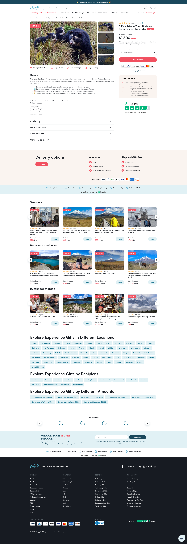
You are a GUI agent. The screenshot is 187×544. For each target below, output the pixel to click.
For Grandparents (50, 384)
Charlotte (84, 353)
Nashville (75, 357)
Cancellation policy (39, 139)
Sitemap (61, 532)
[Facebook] (140, 466)
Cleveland (115, 353)
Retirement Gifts (100, 500)
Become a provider (37, 488)
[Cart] (155, 8)
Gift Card (113, 13)
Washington (48, 362)
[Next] (94, 43)
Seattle (99, 343)
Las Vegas (77, 343)
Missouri (147, 348)
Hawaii (101, 348)
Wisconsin (76, 362)
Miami (108, 343)
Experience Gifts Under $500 (68, 402)
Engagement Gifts (101, 491)
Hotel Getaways (78, 13)
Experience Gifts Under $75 (67, 397)
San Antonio (106, 357)
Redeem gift (151, 13)
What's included (38, 127)
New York (129, 343)
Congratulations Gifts (102, 503)
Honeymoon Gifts (101, 494)
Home (32, 18)
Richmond (35, 362)
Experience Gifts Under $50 (42, 397)
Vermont (141, 357)
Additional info (37, 133)
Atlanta (95, 357)
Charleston (64, 357)
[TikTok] (151, 466)
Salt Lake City (129, 357)
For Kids (144, 380)
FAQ (31, 512)
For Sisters (65, 384)
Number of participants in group (128, 49)
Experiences (40, 18)
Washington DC (62, 362)
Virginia (151, 357)
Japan (109, 362)
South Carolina (49, 357)
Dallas (34, 343)
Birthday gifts (99, 479)
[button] (91, 12)
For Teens (35, 384)
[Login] (151, 8)
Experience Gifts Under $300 (42, 402)
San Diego (118, 343)
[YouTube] (147, 466)
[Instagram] (144, 466)
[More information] (142, 23)
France (139, 362)
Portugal (118, 362)
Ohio (93, 353)
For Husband (119, 380)
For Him (57, 380)
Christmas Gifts (100, 482)
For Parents (132, 380)
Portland (136, 353)
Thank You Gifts (100, 506)
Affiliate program (36, 494)
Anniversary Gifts (101, 488)
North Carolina (70, 353)
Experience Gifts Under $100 (92, 397)
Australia (129, 362)
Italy (64, 494)
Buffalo (58, 353)
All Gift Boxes (64, 13)
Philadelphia (148, 353)
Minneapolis (135, 348)
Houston (89, 343)
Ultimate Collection (134, 503)
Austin (85, 357)
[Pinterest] (155, 466)
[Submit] (145, 8)
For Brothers (78, 384)
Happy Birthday (132, 479)
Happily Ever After (133, 497)
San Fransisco (49, 348)
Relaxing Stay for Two (135, 500)
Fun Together (132, 482)
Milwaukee (88, 362)
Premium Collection (134, 506)
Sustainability (35, 491)
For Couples (36, 380)
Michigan (111, 348)
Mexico (65, 497)
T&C (31, 503)
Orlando (92, 348)
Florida (81, 348)
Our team (33, 479)
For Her (48, 380)
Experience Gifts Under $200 (143, 397)
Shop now (41, 164)
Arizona (140, 343)
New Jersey (47, 353)
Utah (117, 357)
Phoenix (151, 343)
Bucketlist (130, 488)
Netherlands (67, 506)
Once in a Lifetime (133, 494)
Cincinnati (103, 353)
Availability (35, 121)
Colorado (61, 348)
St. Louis (35, 353)
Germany (66, 500)
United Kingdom (38, 367)
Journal (32, 500)
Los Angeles (45, 343)
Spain (64, 503)
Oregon (126, 353)
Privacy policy (35, 506)
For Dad (78, 380)
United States (67, 479)
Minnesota (123, 348)
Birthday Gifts (50, 13)
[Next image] (106, 63)
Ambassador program (38, 497)
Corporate (124, 13)
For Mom (68, 380)
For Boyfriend (91, 380)
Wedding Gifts (37, 13)
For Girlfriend (105, 380)
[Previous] (30, 217)
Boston (67, 343)
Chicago (57, 343)
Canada (99, 362)
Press (32, 509)
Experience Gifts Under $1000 (95, 402)
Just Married (131, 485)
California (35, 348)
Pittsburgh (36, 357)
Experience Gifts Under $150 (117, 397)
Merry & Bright (132, 491)
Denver (72, 348)
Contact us (34, 482)
